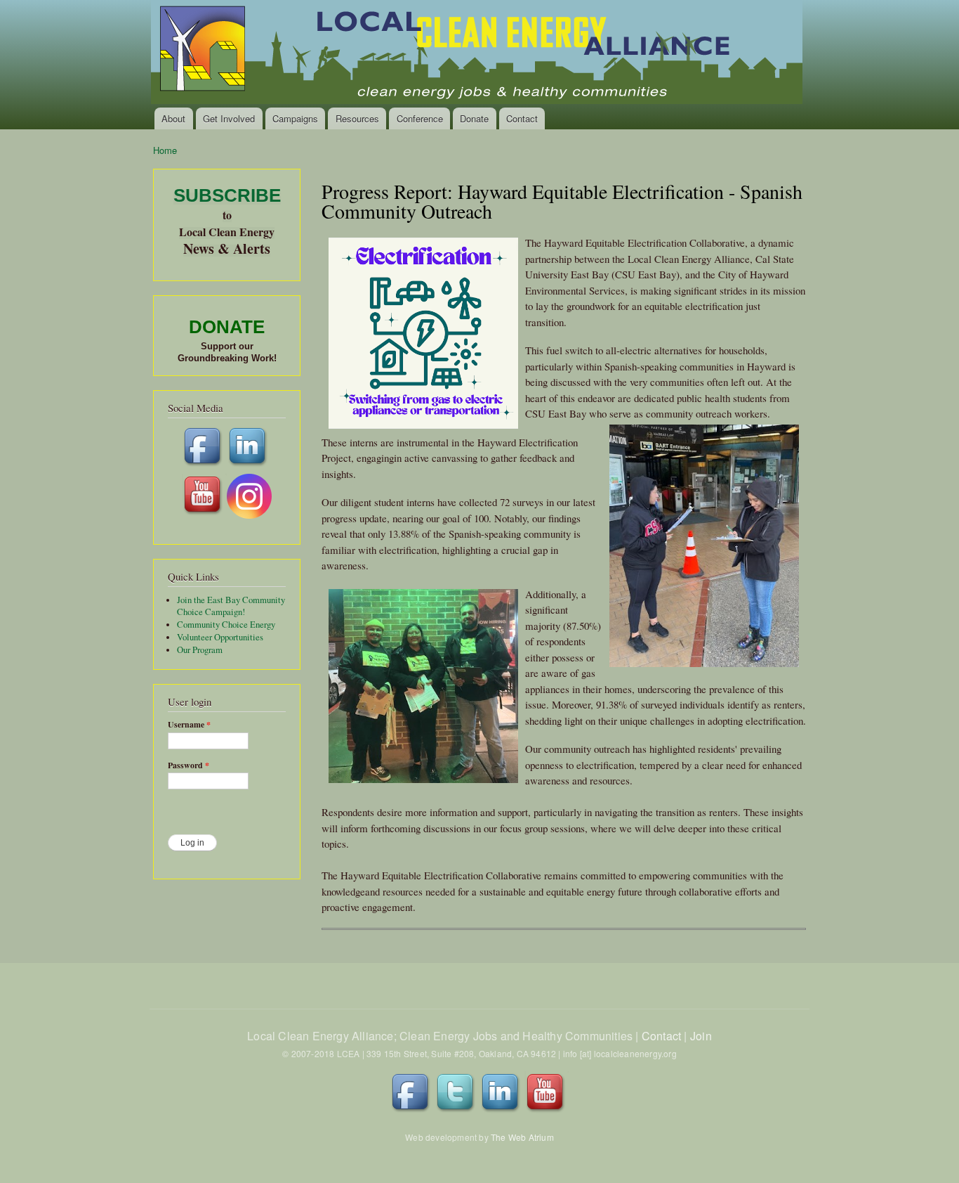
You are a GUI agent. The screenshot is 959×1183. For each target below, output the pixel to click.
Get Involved (229, 118)
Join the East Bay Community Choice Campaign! (231, 606)
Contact (522, 118)
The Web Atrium (522, 1137)
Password (188, 765)
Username (189, 724)
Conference (420, 118)
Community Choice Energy (226, 625)
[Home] (478, 54)
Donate (474, 118)
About (173, 118)
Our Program (200, 650)
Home (165, 150)
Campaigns (295, 118)
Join (701, 1036)
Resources (357, 118)
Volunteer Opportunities (220, 637)
